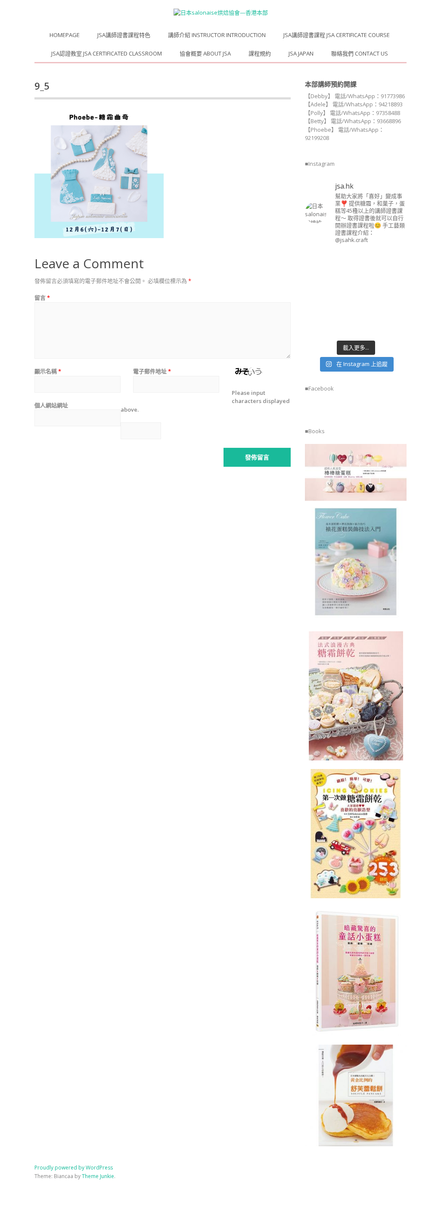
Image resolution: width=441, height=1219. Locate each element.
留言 (42, 297)
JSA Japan (301, 53)
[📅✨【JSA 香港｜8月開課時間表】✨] (369, 310)
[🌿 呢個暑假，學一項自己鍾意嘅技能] (316, 327)
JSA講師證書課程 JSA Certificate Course (336, 35)
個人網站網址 (51, 405)
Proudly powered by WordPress (73, 1167)
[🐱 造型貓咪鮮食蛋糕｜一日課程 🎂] (343, 293)
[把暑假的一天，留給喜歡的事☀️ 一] (396, 260)
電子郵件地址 (152, 371)
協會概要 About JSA (205, 53)
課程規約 (259, 53)
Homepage (65, 35)
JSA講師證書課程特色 (123, 35)
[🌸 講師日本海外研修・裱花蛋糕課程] (316, 276)
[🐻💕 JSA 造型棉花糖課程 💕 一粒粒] (369, 293)
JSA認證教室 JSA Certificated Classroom (106, 53)
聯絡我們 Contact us (359, 53)
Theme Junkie (98, 1176)
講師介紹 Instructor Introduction (217, 35)
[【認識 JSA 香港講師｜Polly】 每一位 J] (343, 276)
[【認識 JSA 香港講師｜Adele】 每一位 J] (396, 293)
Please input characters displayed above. (205, 401)
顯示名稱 (47, 371)
